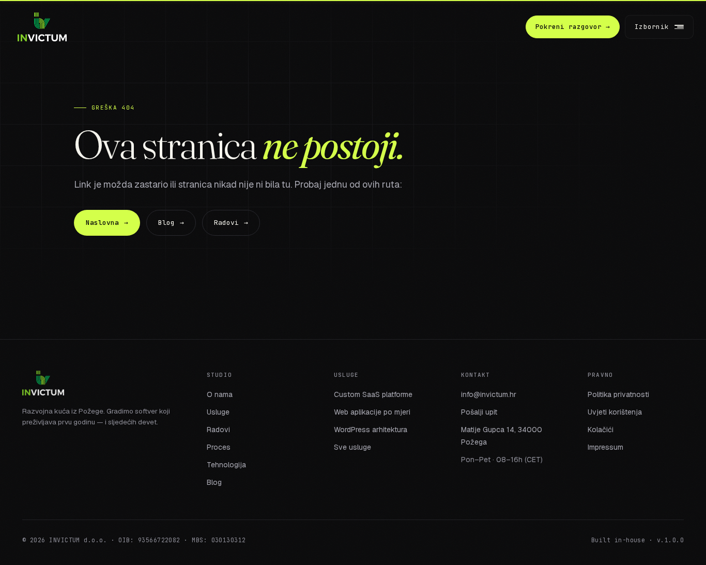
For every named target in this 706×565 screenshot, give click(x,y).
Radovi (231, 222)
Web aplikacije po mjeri (372, 412)
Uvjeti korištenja (615, 412)
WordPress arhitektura (370, 429)
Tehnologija (226, 464)
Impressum (605, 447)
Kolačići (600, 429)
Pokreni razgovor (572, 26)
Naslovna (107, 222)
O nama (220, 394)
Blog (171, 222)
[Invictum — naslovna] (42, 26)
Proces (219, 447)
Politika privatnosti (618, 394)
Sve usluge (352, 447)
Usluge (218, 412)
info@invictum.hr (488, 394)
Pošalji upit (479, 412)
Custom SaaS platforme (373, 394)
